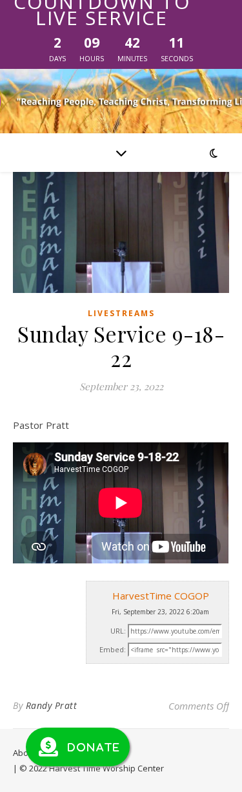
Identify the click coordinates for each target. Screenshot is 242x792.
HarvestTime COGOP (160, 595)
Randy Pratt (51, 705)
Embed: (112, 649)
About (24, 753)
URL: (118, 631)
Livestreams (121, 313)
